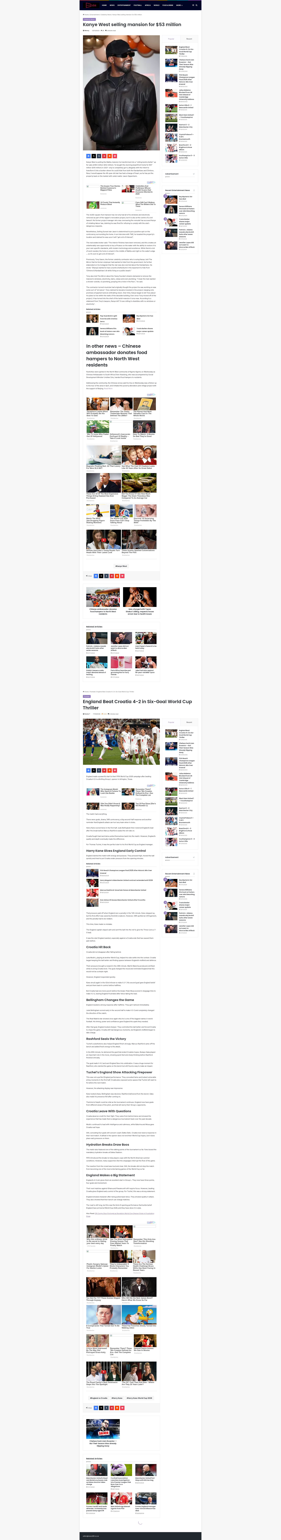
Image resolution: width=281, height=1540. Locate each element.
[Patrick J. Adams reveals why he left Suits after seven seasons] (96, 638)
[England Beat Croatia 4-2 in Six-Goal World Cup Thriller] (171, 50)
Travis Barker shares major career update (185, 221)
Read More (108, 388)
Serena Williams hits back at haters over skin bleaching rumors (110, 331)
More (178, 5)
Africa (148, 5)
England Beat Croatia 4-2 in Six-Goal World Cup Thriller (186, 50)
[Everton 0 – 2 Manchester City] (171, 128)
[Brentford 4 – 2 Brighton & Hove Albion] (171, 148)
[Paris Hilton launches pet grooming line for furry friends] (121, 662)
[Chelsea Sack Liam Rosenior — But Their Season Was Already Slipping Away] (171, 63)
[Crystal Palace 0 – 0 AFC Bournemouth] (171, 137)
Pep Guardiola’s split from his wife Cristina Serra (108, 319)
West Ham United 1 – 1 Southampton (186, 116)
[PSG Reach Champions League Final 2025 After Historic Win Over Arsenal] (171, 78)
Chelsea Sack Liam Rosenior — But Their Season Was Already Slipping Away (186, 64)
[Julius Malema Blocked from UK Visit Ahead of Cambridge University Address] (171, 93)
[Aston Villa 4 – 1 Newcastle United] (171, 108)
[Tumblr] (99, 156)
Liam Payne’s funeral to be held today (146, 647)
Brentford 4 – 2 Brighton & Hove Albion (185, 147)
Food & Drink (167, 5)
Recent (189, 39)
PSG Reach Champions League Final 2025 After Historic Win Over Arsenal (187, 79)
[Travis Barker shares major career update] (129, 331)
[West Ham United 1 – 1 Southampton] (171, 118)
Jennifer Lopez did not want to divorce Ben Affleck (120, 648)
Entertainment (124, 5)
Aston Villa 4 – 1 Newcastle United (186, 106)
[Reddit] (109, 156)
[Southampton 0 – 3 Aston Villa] (171, 158)
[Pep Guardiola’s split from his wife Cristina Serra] (92, 318)
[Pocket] (115, 156)
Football (138, 5)
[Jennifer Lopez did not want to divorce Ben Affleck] (121, 638)
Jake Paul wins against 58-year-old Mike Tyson (145, 671)
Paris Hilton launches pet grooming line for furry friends (121, 672)
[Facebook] (88, 156)
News (112, 5)
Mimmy (87, 30)
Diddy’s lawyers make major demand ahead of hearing (96, 672)
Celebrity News (106, 14)
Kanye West (122, 566)
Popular (171, 39)
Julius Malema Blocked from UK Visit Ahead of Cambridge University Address (186, 94)
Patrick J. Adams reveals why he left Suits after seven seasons (96, 648)
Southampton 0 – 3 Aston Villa (187, 156)
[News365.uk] (91, 5)
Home (104, 5)
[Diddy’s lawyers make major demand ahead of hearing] (96, 662)
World (156, 5)
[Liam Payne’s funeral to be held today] (146, 638)
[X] (94, 156)
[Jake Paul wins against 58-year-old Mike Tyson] (146, 662)
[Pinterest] (104, 156)
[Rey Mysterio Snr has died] (129, 318)
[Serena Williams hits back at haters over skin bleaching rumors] (92, 331)
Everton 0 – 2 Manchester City (185, 126)
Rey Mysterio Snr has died (185, 198)
